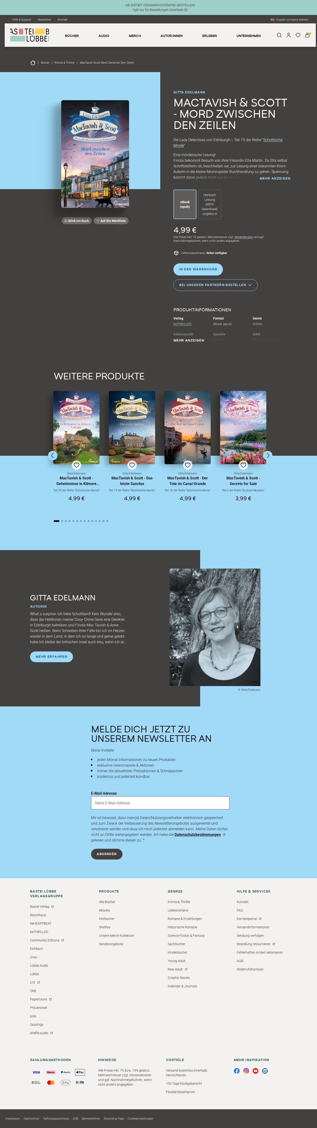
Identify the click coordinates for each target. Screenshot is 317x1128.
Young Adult (177, 961)
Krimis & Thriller (65, 62)
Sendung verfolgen (250, 935)
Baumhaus (38, 915)
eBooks (104, 910)
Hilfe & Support (21, 19)
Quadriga (36, 1024)
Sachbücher (176, 944)
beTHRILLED (182, 324)
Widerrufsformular (250, 969)
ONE (33, 991)
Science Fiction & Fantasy (186, 935)
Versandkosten (243, 237)
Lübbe (34, 974)
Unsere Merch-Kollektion (116, 935)
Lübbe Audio (39, 965)
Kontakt (63, 19)
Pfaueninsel (38, 1008)
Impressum (13, 1118)
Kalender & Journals (182, 986)
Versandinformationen (253, 927)
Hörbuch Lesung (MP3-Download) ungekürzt (210, 204)
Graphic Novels (179, 978)
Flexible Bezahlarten (180, 1092)
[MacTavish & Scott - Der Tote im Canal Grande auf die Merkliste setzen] (187, 427)
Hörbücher (107, 919)
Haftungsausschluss (56, 1118)
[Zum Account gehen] (288, 35)
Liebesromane (178, 910)
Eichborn (36, 949)
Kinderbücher (177, 952)
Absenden (107, 854)
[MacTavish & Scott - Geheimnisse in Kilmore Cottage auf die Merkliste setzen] (76, 427)
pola (33, 1016)
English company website (292, 19)
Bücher (45, 62)
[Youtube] (255, 1071)
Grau (33, 957)
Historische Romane (182, 927)
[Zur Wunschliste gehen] (298, 35)
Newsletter (44, 19)
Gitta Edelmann (189, 92)
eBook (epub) (185, 204)
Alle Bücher (107, 902)
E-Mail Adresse (104, 793)
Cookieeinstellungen (140, 1118)
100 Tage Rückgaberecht (184, 1083)
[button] (76, 451)
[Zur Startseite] (33, 63)
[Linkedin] (265, 1071)
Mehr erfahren (51, 656)
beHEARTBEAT (40, 923)
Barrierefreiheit (91, 1118)
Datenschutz (31, 1118)
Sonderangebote (111, 944)
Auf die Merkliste (112, 221)
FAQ (240, 910)
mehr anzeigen (275, 178)
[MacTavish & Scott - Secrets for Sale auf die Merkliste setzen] (243, 427)
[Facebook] (237, 1071)
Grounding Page (114, 1118)
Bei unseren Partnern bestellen (212, 285)
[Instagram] (246, 1071)
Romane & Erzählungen (185, 919)
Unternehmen (249, 36)
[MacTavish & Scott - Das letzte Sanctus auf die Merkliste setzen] (132, 427)
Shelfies (104, 927)
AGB (240, 961)
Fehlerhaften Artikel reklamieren (260, 952)
